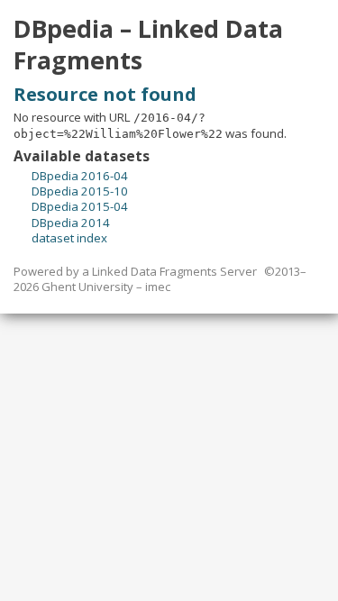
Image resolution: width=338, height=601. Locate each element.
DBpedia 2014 (71, 222)
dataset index (69, 238)
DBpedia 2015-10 (80, 191)
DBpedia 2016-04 (80, 176)
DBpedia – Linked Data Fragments (148, 45)
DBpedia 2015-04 (80, 206)
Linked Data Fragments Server (174, 271)
